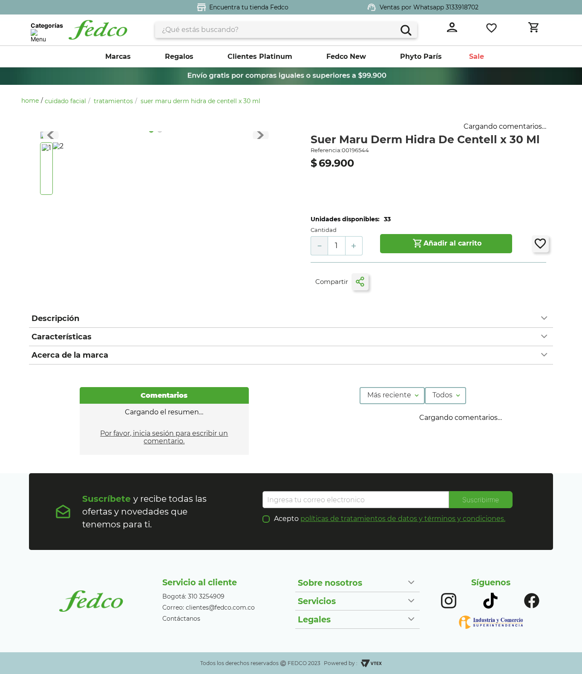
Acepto (389, 519)
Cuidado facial (65, 101)
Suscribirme (480, 499)
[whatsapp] (418, 282)
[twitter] (401, 282)
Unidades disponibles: (345, 219)
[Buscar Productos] (405, 29)
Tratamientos (113, 101)
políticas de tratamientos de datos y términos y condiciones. (402, 519)
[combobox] (286, 30)
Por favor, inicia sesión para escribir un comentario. (164, 437)
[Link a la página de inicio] (32, 100)
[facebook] (385, 282)
